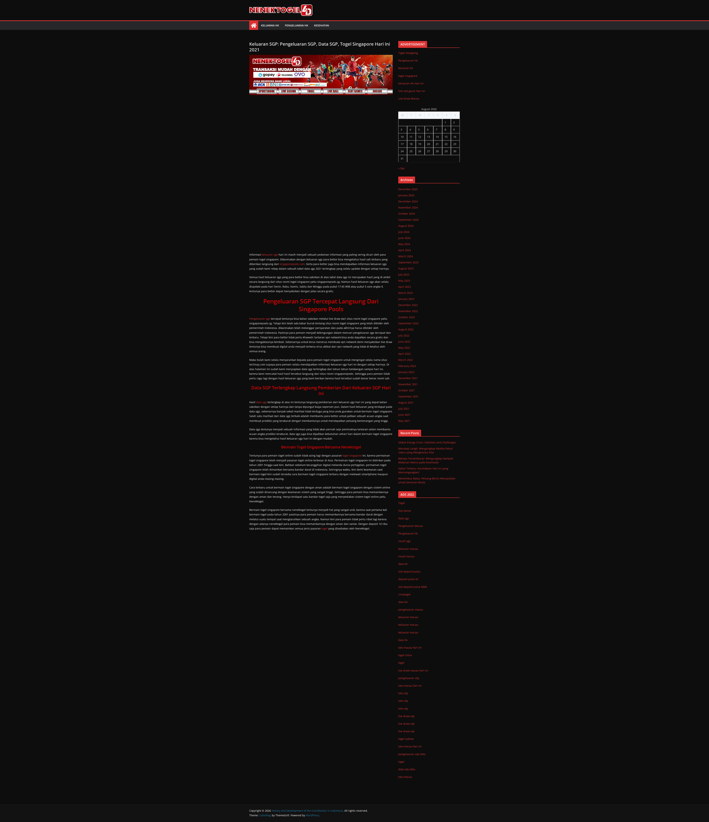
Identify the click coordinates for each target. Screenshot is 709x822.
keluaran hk (405, 68)
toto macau (405, 777)
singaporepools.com (292, 264)
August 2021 (406, 402)
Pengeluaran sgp (259, 318)
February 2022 (407, 366)
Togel (401, 503)
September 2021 (408, 396)
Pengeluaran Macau (410, 526)
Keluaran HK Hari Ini (411, 83)
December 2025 (408, 189)
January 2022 (406, 372)
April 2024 (404, 250)
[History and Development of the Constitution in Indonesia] (253, 25)
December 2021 (408, 378)
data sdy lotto (406, 769)
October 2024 (406, 213)
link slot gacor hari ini (411, 91)
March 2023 (405, 293)
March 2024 (405, 256)
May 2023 (404, 280)
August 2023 (406, 268)
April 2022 (404, 354)
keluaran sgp (270, 254)
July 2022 (403, 335)
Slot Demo (404, 510)
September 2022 (408, 323)
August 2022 (406, 329)
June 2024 (404, 238)
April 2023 (404, 286)
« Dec (401, 168)
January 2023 (406, 299)
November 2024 (408, 207)
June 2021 (404, 414)
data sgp (261, 402)
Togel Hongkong (408, 53)
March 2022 (405, 360)
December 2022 (408, 305)
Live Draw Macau (408, 98)
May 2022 (404, 347)
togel (324, 528)
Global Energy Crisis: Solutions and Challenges (427, 442)
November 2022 (408, 311)
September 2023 (408, 262)
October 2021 (406, 390)
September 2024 (408, 219)
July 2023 (403, 274)
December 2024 (408, 201)
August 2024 (406, 226)
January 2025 (406, 195)
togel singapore (352, 455)
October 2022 (406, 317)
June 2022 (404, 341)
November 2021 (408, 384)
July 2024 (403, 232)
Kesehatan (321, 25)
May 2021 (404, 421)
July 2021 (403, 408)
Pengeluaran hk (296, 25)
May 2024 (404, 244)
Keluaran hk (270, 25)
